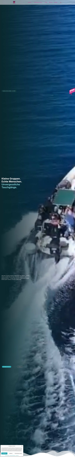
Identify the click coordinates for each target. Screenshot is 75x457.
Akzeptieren (4, 453)
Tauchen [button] (29, 2)
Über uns (50, 2)
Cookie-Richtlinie (7, 455)
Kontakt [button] (55, 2)
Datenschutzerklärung (12, 455)
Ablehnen (10, 453)
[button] (9, 91)
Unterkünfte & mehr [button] (38, 2)
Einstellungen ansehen (18, 453)
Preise (46, 2)
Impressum (17, 455)
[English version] (60, 2)
